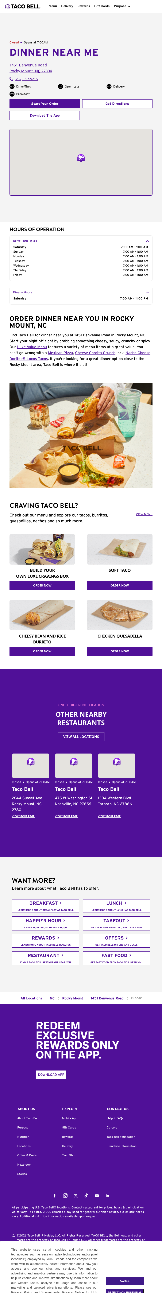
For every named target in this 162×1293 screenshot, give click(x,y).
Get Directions (117, 103)
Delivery (67, 6)
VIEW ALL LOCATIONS (81, 736)
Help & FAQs (115, 1118)
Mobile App (69, 1118)
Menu (53, 6)
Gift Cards (102, 6)
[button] (36, 1110)
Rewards (83, 6)
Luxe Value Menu (32, 347)
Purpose (120, 6)
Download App (51, 1074)
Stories (22, 1174)
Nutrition (23, 1137)
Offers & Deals (27, 1155)
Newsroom (24, 1164)
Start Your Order (44, 103)
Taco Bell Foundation (121, 1137)
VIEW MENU (144, 514)
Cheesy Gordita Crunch (95, 353)
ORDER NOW (42, 585)
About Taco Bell (27, 1118)
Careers (112, 1127)
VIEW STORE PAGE (23, 816)
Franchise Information (121, 1146)
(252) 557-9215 (26, 79)
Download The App (45, 115)
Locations (24, 1146)
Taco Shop (69, 1155)
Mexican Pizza (60, 353)
